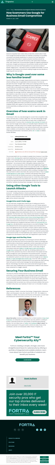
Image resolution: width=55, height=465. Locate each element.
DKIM (37, 131)
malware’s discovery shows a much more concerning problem (26, 217)
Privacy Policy (28, 456)
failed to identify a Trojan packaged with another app (27, 257)
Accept (44, 457)
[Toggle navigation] (52, 1)
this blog (17, 158)
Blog (12, 9)
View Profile (27, 385)
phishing (46, 168)
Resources (11, 446)
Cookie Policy (34, 456)
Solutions (11, 442)
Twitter (26, 323)
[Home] (7, 2)
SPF (34, 131)
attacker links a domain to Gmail (35, 122)
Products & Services (14, 438)
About (10, 450)
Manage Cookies (44, 462)
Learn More (27, 360)
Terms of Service (13, 457)
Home (7, 9)
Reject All (44, 459)
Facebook (34, 323)
